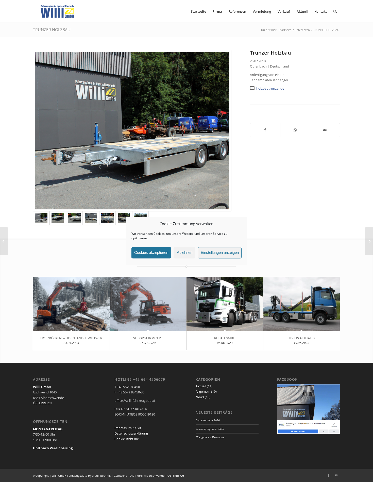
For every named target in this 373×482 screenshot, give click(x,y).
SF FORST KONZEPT (148, 338)
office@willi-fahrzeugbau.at (134, 400)
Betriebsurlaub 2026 (208, 420)
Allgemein (203, 391)
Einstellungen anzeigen (220, 253)
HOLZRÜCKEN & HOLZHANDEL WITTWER (71, 338)
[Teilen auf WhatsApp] (295, 130)
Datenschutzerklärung (131, 433)
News (200, 397)
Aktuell (201, 386)
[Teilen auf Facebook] (265, 130)
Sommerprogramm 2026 (210, 429)
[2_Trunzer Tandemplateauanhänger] (57, 218)
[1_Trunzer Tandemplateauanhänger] (132, 130)
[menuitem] (198, 11)
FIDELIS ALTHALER (301, 338)
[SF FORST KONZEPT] (148, 304)
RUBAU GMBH (224, 338)
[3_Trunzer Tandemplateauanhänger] (74, 218)
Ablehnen (184, 253)
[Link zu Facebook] (328, 475)
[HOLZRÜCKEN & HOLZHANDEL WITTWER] (71, 304)
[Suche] (335, 11)
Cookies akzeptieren (151, 253)
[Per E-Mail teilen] (325, 130)
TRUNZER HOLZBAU (52, 29)
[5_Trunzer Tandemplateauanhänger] (107, 218)
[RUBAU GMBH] (225, 304)
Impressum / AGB (127, 428)
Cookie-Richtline (126, 439)
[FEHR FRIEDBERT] (4, 241)
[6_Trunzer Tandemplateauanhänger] (124, 218)
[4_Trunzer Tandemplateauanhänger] (91, 218)
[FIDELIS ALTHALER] (301, 304)
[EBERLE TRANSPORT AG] (369, 241)
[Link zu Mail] (336, 475)
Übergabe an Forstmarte (210, 437)
